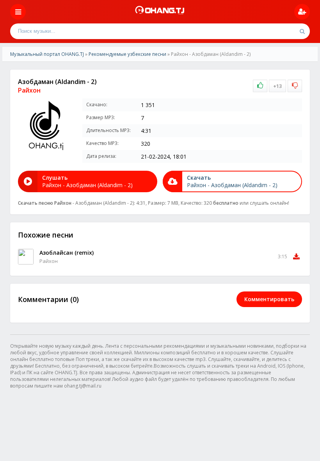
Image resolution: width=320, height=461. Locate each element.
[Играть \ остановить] (26, 256)
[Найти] (302, 31)
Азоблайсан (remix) (66, 252)
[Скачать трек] (296, 256)
